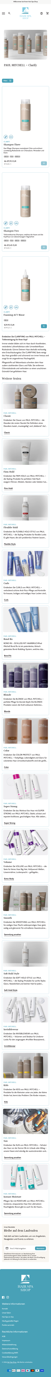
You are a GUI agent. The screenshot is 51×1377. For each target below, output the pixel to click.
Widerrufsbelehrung (9, 1344)
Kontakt (5, 1309)
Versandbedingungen (10, 1357)
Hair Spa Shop (11, 1362)
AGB (3, 1336)
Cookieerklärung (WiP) (10, 1353)
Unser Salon (6, 1313)
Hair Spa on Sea (8, 1317)
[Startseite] (25, 13)
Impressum (6, 1340)
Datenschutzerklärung (10, 1349)
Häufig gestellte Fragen (10, 1321)
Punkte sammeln (8, 1325)
